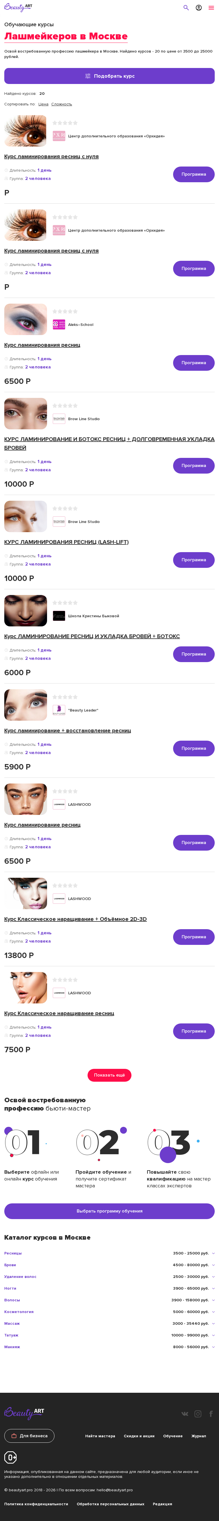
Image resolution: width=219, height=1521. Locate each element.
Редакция (162, 1504)
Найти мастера (100, 1436)
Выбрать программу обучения (110, 1211)
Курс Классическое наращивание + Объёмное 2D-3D (75, 919)
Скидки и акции (139, 1436)
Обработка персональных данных (110, 1504)
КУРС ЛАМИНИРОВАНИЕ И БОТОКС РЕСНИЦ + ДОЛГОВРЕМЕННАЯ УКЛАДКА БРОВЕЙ (109, 443)
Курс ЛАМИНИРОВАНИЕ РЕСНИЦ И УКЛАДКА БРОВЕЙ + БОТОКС (92, 636)
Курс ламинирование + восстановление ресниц (67, 730)
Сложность (61, 104)
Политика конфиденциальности (36, 1504)
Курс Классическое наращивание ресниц (59, 1013)
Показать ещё (109, 1075)
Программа (194, 174)
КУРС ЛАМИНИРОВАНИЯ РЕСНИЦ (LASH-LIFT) (66, 542)
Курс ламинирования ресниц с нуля (51, 156)
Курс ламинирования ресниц (42, 345)
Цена (43, 104)
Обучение (173, 1436)
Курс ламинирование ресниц (42, 824)
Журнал (198, 1436)
